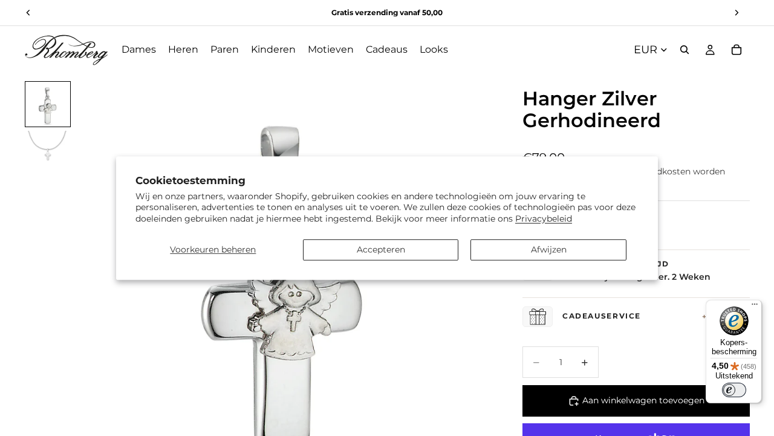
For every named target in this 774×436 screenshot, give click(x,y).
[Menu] (754, 307)
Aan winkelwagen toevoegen (643, 400)
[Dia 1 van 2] (48, 104)
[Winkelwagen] (736, 49)
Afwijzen (549, 249)
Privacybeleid (543, 218)
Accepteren (381, 249)
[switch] (734, 390)
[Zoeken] (684, 49)
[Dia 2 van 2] (48, 152)
